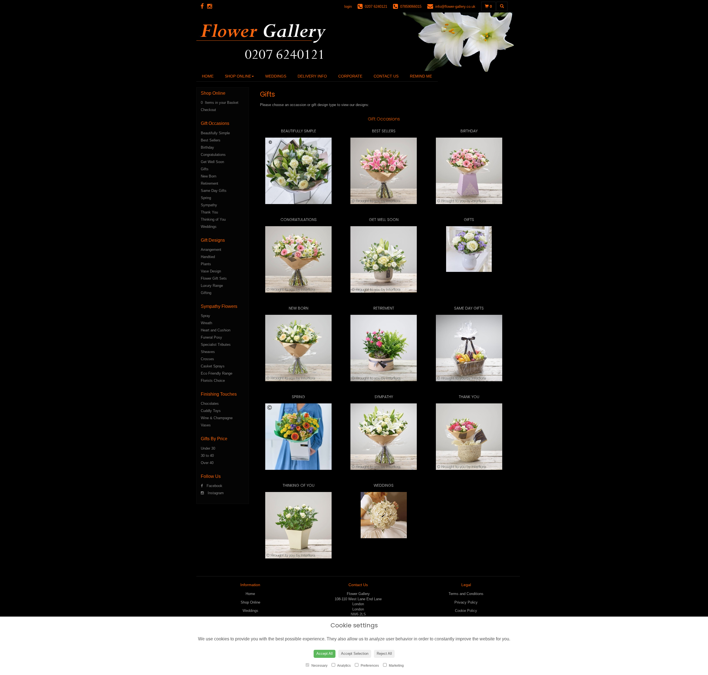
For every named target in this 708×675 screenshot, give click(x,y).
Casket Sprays (213, 366)
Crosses (207, 359)
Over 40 (207, 463)
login (348, 6)
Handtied (208, 257)
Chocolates (210, 403)
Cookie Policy (466, 611)
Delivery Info (312, 76)
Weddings (275, 76)
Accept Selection (354, 653)
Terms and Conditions (466, 594)
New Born (208, 176)
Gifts (205, 169)
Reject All (384, 653)
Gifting (206, 293)
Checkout (208, 110)
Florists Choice (213, 380)
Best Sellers (210, 140)
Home (208, 76)
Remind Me (421, 76)
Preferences (369, 666)
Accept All (324, 653)
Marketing (396, 666)
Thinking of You (213, 219)
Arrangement (211, 250)
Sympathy (209, 205)
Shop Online (238, 76)
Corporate (350, 76)
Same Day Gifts (214, 191)
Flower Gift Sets (214, 278)
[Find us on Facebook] (204, 6)
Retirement (209, 183)
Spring (206, 198)
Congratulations (213, 155)
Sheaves (208, 352)
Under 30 (208, 448)
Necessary (319, 666)
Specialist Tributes (216, 344)
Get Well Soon (212, 162)
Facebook (213, 486)
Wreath (206, 323)
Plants (206, 264)
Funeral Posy (211, 337)
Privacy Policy (466, 602)
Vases (206, 425)
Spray (205, 316)
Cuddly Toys (211, 411)
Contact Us (386, 76)
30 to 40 (207, 456)
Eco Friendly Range (216, 373)
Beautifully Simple (215, 133)
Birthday (207, 147)
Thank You (209, 212)
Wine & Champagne (217, 418)
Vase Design (211, 271)
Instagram (215, 493)
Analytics (344, 666)
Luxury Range (212, 286)
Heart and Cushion (215, 330)
